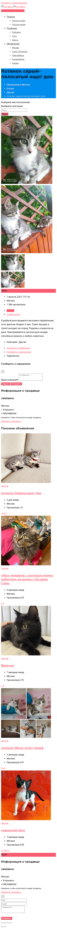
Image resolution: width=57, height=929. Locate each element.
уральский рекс (13, 830)
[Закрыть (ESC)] (2, 922)
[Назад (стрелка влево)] (2, 926)
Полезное (12, 28)
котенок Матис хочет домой (22, 748)
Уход (14, 36)
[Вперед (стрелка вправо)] (5, 926)
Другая (4, 486)
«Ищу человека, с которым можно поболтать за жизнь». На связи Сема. (27, 579)
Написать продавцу (11, 421)
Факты (15, 40)
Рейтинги (16, 32)
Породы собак (18, 21)
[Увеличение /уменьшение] (10, 922)
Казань (15, 63)
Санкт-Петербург (20, 51)
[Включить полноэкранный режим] (8, 922)
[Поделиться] (5, 922)
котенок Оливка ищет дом (21, 493)
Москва (15, 48)
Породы (11, 16)
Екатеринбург (18, 59)
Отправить (16, 384)
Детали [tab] (10, 310)
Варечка (7, 665)
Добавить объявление (12, 10)
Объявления (13, 43)
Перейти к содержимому (14, 3)
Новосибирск (18, 55)
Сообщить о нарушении (19, 352)
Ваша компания (9, 380)
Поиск (4, 114)
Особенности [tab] (13, 314)
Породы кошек (18, 24)
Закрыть (5, 384)
